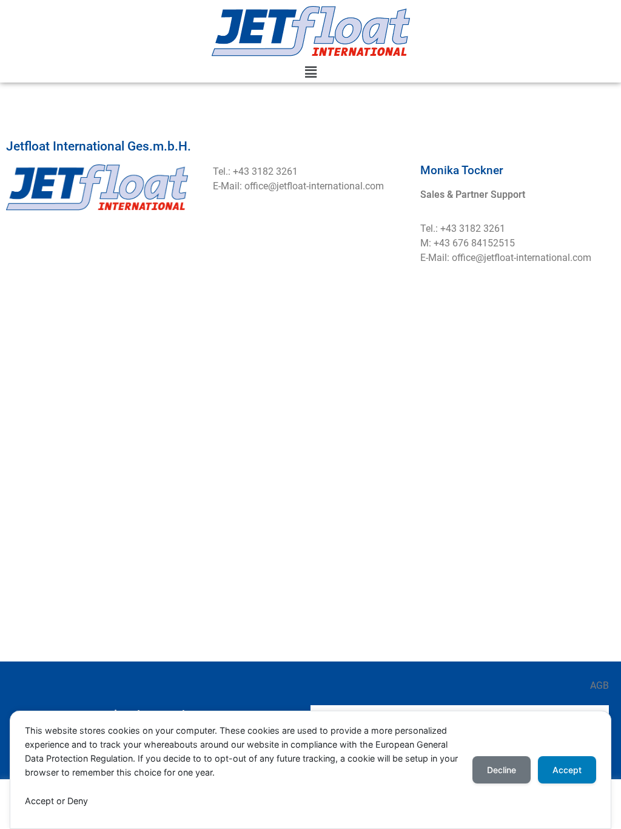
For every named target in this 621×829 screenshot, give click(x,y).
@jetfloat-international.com (326, 186)
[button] (310, 73)
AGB (599, 685)
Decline (501, 770)
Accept (567, 770)
